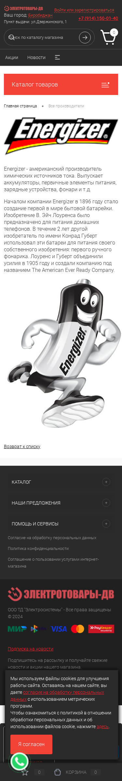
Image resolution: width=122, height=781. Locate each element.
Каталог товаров (35, 84)
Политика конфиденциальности (38, 548)
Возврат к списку (22, 446)
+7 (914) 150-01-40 (98, 18)
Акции (11, 57)
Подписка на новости (30, 648)
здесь (103, 726)
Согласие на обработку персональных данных (52, 537)
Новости (36, 57)
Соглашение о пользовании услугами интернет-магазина (53, 563)
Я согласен (31, 744)
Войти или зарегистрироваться (84, 10)
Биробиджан (40, 15)
